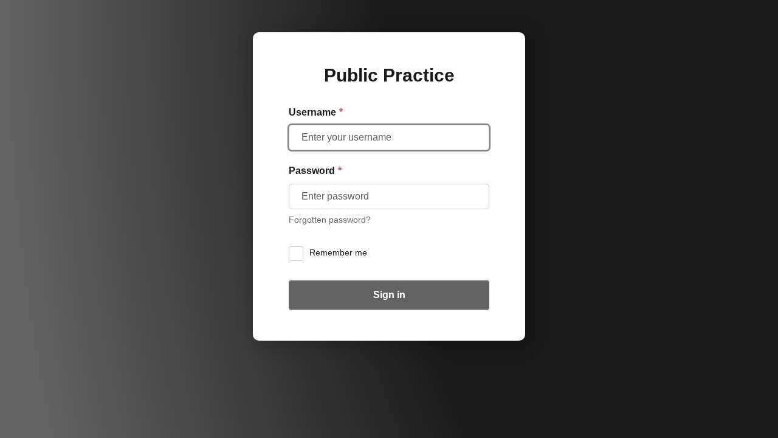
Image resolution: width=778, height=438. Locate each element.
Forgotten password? (330, 219)
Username (316, 112)
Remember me (338, 252)
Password (315, 170)
